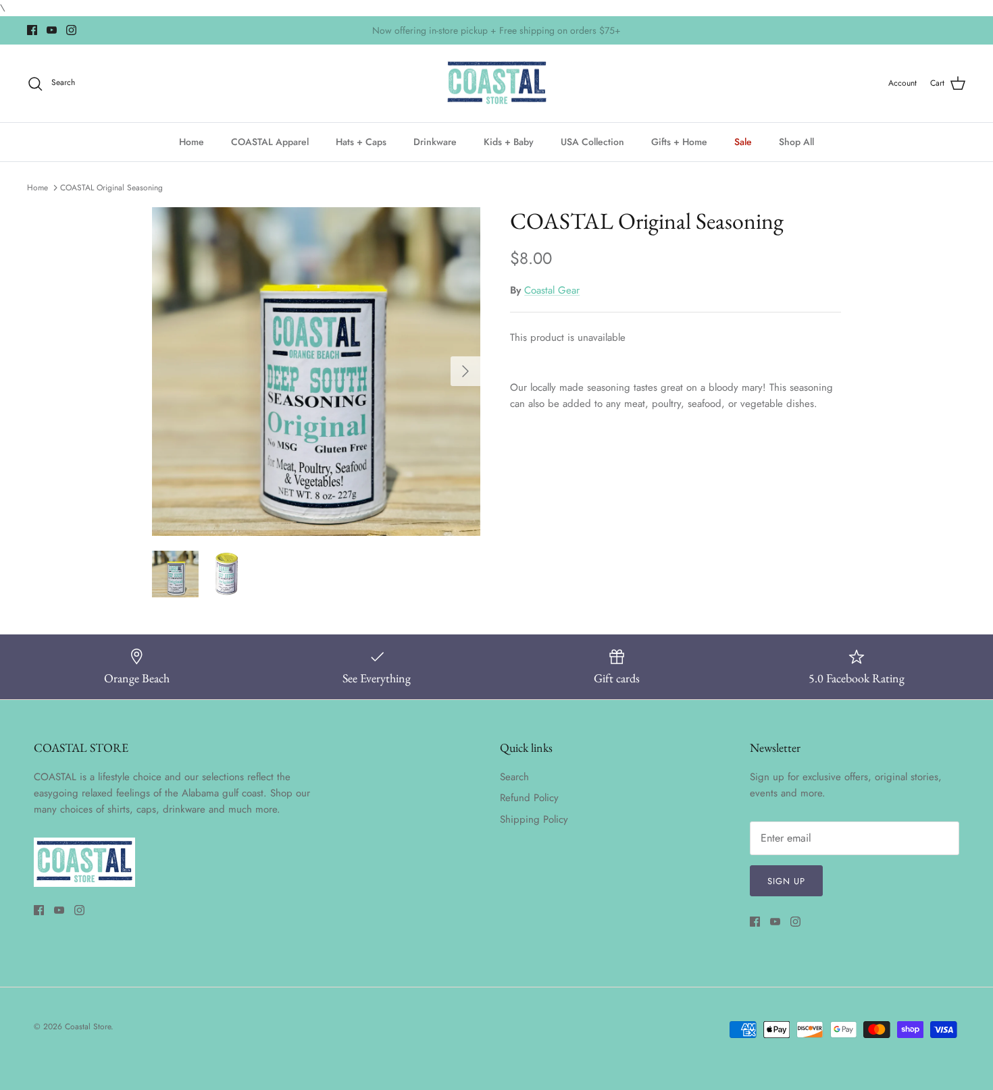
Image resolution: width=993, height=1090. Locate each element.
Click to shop (569, 34)
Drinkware (435, 141)
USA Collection (592, 141)
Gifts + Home (679, 141)
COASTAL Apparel (270, 141)
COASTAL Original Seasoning (111, 188)
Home (191, 141)
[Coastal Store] (496, 83)
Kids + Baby (509, 141)
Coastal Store (88, 1026)
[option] (316, 371)
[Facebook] (32, 30)
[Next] (465, 371)
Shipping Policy (534, 819)
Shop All (796, 141)
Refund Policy (529, 797)
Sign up (786, 881)
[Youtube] (52, 30)
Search (514, 776)
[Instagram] (71, 30)
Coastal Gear (552, 290)
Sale (743, 141)
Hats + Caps (361, 141)
